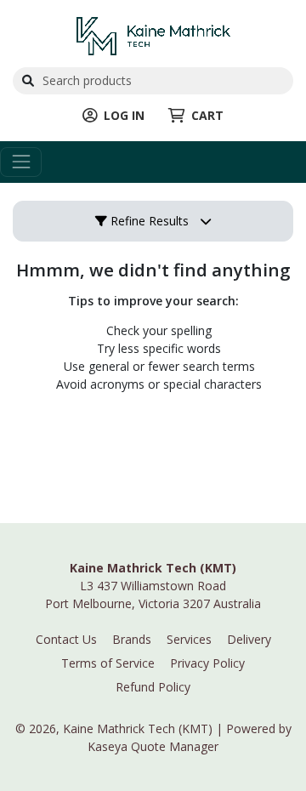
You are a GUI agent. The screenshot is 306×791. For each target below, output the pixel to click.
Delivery (249, 639)
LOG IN (124, 115)
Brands (131, 639)
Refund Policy (153, 687)
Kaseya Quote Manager (153, 746)
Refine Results (148, 221)
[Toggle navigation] (21, 162)
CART (207, 115)
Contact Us (66, 639)
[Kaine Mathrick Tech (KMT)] (153, 34)
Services (189, 639)
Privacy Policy (207, 663)
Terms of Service (108, 663)
